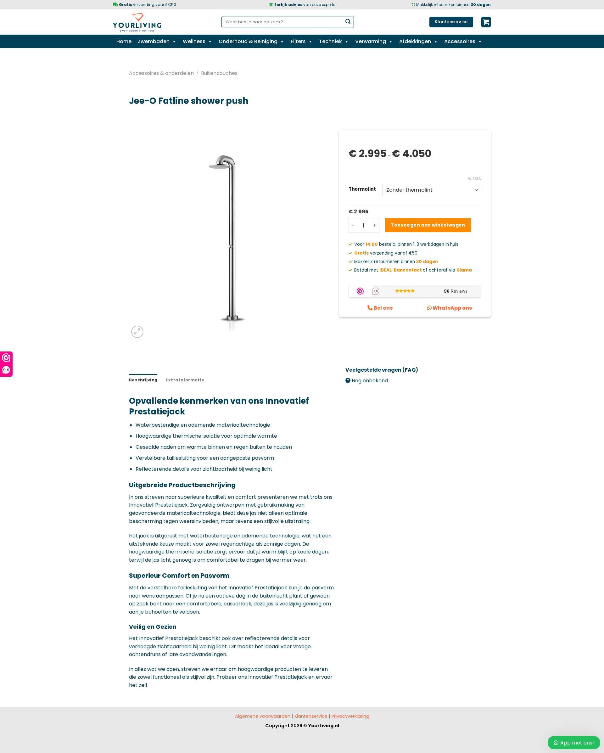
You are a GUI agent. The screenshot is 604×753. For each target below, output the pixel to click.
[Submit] (348, 22)
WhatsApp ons (452, 308)
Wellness (194, 41)
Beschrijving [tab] (143, 380)
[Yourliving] (139, 22)
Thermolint (362, 189)
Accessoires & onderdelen (161, 73)
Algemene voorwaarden (262, 716)
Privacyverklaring (349, 716)
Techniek (330, 41)
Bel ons (383, 308)
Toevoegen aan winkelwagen (428, 225)
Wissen (474, 179)
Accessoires (459, 41)
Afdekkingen (415, 41)
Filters (298, 41)
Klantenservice (310, 716)
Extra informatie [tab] (185, 380)
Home (123, 41)
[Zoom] (137, 332)
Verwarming (370, 41)
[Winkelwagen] (486, 22)
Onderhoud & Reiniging (248, 41)
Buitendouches (219, 73)
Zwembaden (154, 41)
